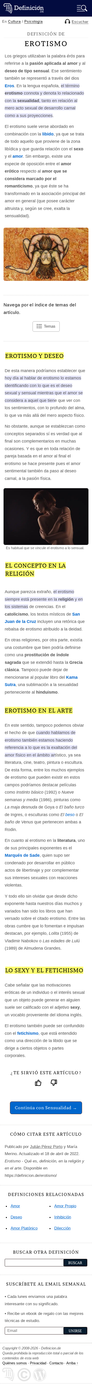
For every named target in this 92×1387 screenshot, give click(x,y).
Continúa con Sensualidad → (46, 1107)
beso (70, 814)
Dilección (62, 1228)
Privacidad (38, 1363)
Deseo (16, 1217)
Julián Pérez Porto (46, 1146)
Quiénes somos (14, 1363)
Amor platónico (24, 1228)
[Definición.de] (24, 8)
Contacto (56, 1363)
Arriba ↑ (72, 1363)
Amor (15, 1206)
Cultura (14, 21)
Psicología (33, 21)
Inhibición (62, 1217)
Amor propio (65, 1206)
